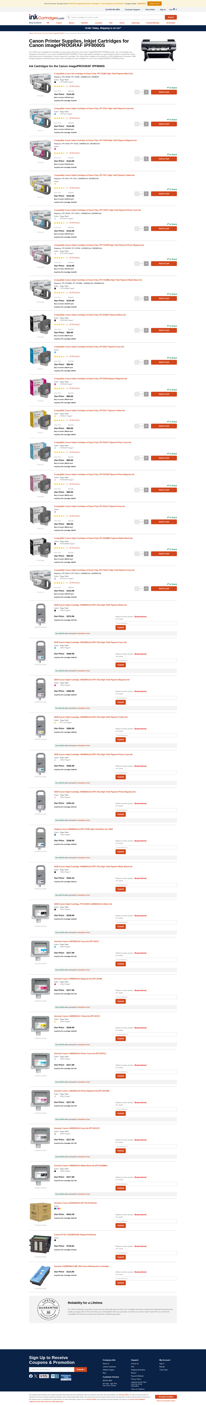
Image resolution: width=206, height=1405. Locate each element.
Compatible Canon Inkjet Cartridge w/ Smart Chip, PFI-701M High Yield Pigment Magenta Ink (95, 140)
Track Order (150, 9)
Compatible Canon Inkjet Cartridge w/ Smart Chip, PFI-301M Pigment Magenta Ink (90, 379)
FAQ (132, 1367)
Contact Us (135, 1364)
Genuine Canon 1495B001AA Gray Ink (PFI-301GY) (77, 1128)
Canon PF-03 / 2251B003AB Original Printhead (75, 1235)
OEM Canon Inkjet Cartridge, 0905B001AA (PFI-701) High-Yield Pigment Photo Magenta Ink (95, 792)
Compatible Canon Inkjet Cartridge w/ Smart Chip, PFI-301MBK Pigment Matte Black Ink (93, 538)
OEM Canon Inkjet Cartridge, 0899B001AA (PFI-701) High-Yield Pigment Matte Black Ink (93, 867)
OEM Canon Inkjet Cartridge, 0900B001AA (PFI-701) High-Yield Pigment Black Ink (90, 605)
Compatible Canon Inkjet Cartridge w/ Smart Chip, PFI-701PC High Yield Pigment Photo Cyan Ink (97, 210)
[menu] (103, 23)
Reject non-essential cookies (166, 1400)
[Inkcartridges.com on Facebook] (31, 1377)
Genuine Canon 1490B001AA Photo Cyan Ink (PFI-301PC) (80, 1054)
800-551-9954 (114, 9)
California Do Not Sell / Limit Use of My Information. (46, 1402)
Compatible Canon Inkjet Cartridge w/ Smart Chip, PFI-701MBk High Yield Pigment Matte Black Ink (98, 280)
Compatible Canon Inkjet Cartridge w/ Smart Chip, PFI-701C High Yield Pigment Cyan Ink (94, 108)
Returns (133, 1373)
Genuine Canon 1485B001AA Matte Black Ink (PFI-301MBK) (81, 1166)
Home (31, 33)
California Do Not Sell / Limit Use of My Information (139, 1384)
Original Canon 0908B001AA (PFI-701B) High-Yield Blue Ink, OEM (83, 829)
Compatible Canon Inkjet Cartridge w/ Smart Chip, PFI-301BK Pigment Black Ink (90, 315)
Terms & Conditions (138, 1389)
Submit (120, 627)
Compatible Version (83, 633)
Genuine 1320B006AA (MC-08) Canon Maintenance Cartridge (81, 1266)
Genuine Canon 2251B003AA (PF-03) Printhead (75, 1203)
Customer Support (132, 9)
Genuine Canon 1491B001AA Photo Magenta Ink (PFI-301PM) (81, 1091)
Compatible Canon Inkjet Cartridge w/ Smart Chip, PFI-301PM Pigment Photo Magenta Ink (94, 474)
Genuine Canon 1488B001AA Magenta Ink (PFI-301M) (78, 979)
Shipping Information (138, 1370)
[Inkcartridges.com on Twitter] (35, 1377)
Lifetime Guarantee (109, 1367)
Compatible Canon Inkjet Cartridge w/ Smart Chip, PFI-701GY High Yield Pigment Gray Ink (94, 570)
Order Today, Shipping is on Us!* (103, 28)
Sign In (163, 9)
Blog (104, 1373)
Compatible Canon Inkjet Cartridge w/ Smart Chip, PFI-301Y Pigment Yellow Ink (89, 411)
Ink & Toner (38, 33)
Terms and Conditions (137, 1399)
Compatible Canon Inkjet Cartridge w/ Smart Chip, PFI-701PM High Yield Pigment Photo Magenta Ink (99, 245)
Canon (45, 33)
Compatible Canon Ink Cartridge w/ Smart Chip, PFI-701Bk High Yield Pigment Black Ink (93, 74)
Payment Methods (137, 1376)
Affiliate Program (108, 1370)
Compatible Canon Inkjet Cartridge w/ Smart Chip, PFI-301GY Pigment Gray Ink (89, 506)
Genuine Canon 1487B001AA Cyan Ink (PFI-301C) (76, 941)
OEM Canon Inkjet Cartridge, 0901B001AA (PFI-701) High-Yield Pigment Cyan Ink (90, 642)
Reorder (162, 1367)
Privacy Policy (136, 1379)
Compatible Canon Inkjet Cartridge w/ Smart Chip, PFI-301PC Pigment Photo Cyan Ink (92, 442)
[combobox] (121, 17)
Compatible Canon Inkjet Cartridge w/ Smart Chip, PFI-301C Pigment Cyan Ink (89, 347)
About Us (106, 1364)
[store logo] (46, 17)
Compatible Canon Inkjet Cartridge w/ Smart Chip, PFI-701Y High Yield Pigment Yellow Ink (94, 175)
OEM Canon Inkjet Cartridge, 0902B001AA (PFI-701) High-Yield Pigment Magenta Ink (92, 680)
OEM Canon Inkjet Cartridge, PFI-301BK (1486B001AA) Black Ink (83, 904)
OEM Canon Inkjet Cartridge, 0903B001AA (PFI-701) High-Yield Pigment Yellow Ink (91, 717)
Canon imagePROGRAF (56, 33)
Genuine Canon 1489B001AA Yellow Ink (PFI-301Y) (77, 1016)
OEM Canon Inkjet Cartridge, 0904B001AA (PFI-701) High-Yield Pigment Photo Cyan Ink (93, 754)
